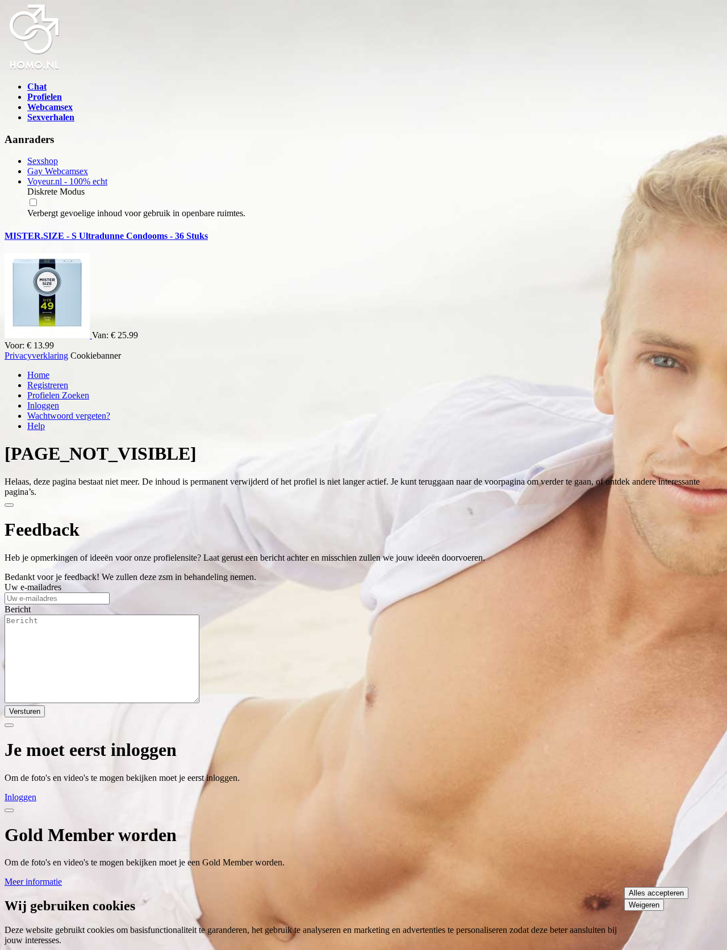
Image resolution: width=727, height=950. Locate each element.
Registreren (47, 385)
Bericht (18, 609)
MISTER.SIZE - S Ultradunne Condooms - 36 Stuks (106, 236)
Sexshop (42, 161)
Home (38, 375)
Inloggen (43, 405)
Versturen (24, 711)
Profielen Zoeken (58, 395)
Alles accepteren (656, 893)
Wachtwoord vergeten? (68, 416)
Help (36, 426)
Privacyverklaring (36, 355)
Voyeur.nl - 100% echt (67, 181)
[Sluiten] (9, 505)
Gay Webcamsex (57, 171)
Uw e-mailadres (33, 587)
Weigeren (644, 905)
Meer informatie (33, 881)
